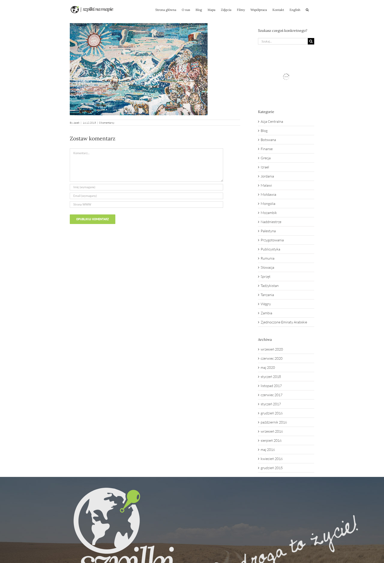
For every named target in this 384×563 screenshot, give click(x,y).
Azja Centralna (272, 121)
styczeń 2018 (271, 376)
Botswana (268, 139)
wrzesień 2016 (272, 431)
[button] (307, 9)
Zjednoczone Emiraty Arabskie (284, 322)
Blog (264, 130)
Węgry (266, 304)
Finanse (267, 149)
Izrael (265, 167)
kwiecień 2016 (272, 458)
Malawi (266, 185)
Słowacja (267, 267)
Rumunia (267, 258)
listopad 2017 (271, 385)
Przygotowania (272, 240)
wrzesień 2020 (272, 349)
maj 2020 (268, 367)
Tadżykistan (270, 285)
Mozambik (269, 212)
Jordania (267, 176)
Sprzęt (265, 276)
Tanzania (267, 295)
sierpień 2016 (271, 440)
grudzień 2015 (272, 468)
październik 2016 (274, 422)
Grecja (266, 158)
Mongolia (268, 203)
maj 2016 (268, 449)
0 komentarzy (106, 122)
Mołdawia (268, 194)
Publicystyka (270, 249)
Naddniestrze (271, 222)
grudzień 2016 (272, 413)
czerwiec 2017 (271, 395)
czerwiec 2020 (271, 358)
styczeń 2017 (271, 404)
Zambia (266, 313)
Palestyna (268, 231)
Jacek (76, 122)
